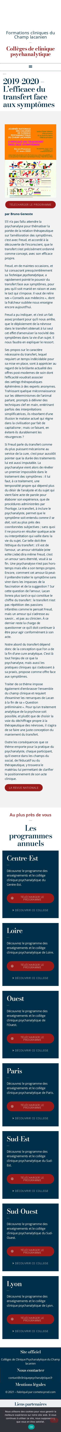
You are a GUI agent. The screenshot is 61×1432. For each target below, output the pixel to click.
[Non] (54, 1420)
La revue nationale (23, 787)
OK (31, 1427)
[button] (30, 66)
